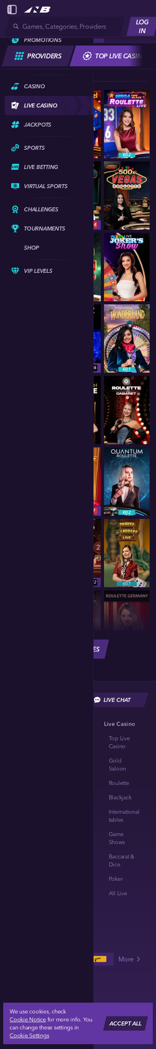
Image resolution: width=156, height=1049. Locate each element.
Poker (116, 878)
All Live (118, 893)
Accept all (126, 1023)
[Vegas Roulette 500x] (127, 195)
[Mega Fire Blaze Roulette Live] (127, 124)
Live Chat (117, 699)
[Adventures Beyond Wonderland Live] (127, 338)
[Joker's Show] (127, 267)
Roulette (119, 783)
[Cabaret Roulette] (127, 410)
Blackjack (120, 797)
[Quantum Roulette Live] (127, 481)
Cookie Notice (28, 1019)
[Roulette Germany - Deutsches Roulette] (127, 624)
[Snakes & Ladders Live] (127, 553)
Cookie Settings (29, 1035)
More (126, 959)
